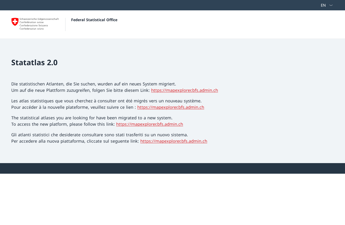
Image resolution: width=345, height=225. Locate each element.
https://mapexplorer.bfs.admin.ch (184, 90)
